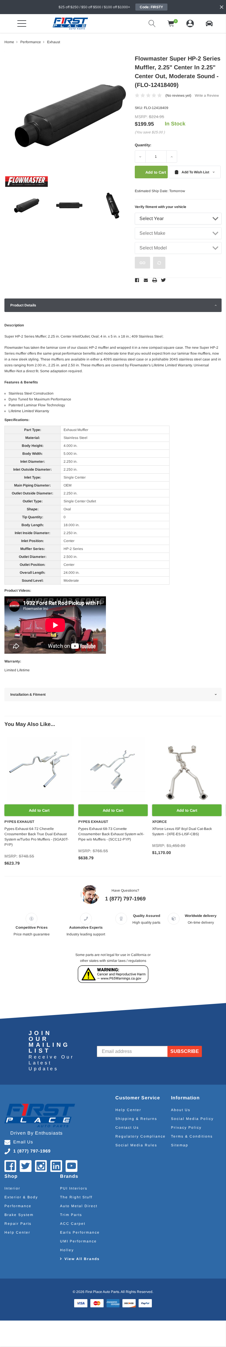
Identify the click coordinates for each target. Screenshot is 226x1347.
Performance (17, 1206)
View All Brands (82, 1259)
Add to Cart (39, 810)
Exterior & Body (21, 1197)
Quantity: (143, 145)
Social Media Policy (192, 1119)
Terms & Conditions (192, 1136)
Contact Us (127, 1127)
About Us (180, 1110)
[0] (171, 23)
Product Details (23, 305)
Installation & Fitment (28, 694)
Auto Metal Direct (78, 1206)
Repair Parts (17, 1224)
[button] (209, 23)
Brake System (19, 1215)
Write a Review (207, 95)
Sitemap (179, 1145)
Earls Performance (80, 1232)
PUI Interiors (73, 1188)
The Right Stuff (76, 1197)
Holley (67, 1250)
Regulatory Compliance (140, 1136)
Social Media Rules (136, 1145)
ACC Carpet (72, 1224)
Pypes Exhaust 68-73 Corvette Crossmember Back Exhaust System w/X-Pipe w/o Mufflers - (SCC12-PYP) (111, 834)
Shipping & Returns (136, 1119)
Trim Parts (71, 1215)
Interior (12, 1188)
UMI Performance (78, 1241)
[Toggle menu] (21, 23)
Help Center (128, 1110)
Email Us (23, 1141)
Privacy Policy (186, 1127)
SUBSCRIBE (184, 1051)
